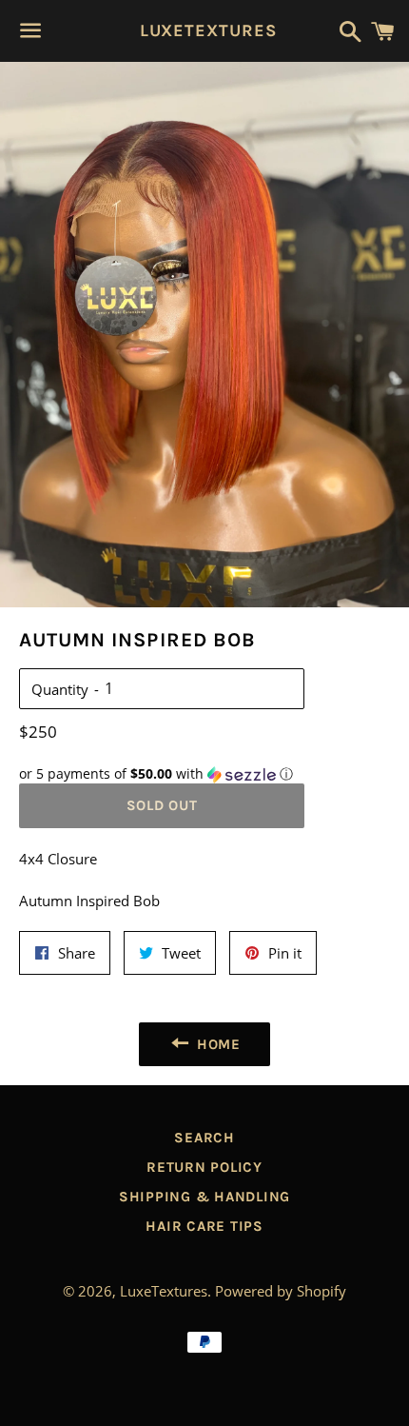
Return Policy (204, 1167)
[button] (161, 773)
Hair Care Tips (204, 1226)
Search (204, 1137)
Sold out (162, 805)
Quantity (59, 689)
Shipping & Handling (204, 1196)
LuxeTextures (205, 30)
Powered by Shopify (280, 1290)
